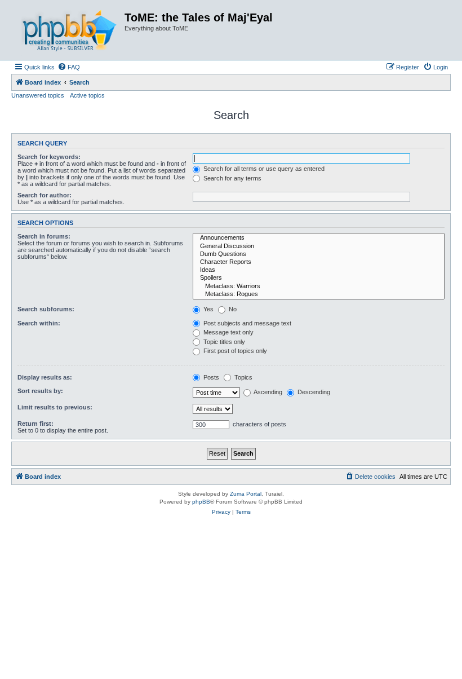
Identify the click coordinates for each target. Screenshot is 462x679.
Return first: (35, 423)
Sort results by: (40, 390)
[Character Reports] (318, 262)
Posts (210, 377)
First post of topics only (234, 350)
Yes (208, 309)
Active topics (87, 95)
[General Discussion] (318, 246)
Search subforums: (45, 309)
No (232, 309)
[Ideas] (318, 270)
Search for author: (44, 195)
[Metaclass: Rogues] (318, 294)
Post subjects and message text (246, 323)
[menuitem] (68, 67)
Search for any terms (231, 178)
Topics (242, 377)
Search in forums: (43, 236)
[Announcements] (318, 238)
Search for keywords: (49, 156)
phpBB (201, 502)
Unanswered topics (37, 95)
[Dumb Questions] (318, 254)
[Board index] (69, 30)
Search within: (38, 323)
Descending (313, 392)
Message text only (228, 332)
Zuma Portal (245, 494)
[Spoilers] (318, 278)
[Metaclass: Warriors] (318, 286)
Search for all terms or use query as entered (263, 168)
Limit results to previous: (54, 407)
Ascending (267, 392)
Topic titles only (223, 341)
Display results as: (44, 377)
